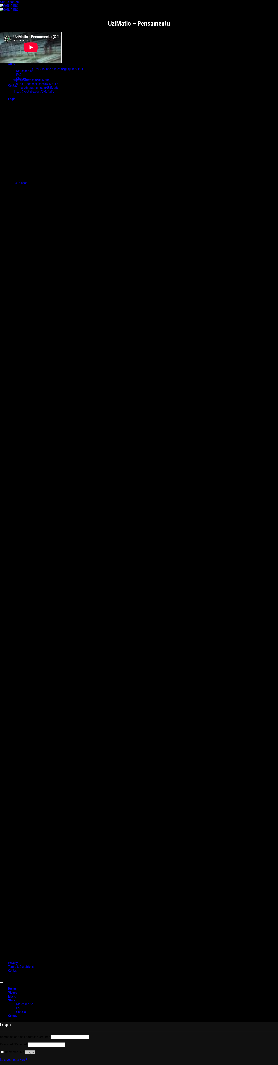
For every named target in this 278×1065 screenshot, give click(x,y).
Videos (12, 992)
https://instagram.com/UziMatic (37, 88)
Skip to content (10, 2)
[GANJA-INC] (9, 8)
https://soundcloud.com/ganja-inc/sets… (58, 69)
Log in (30, 1052)
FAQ (19, 75)
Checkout (22, 1012)
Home (12, 989)
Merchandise (24, 1004)
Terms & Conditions (21, 967)
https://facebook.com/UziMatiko (37, 84)
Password (13, 1044)
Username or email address (25, 1037)
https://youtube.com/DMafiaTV (34, 91)
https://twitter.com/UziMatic (31, 80)
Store (11, 1000)
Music (12, 996)
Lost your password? (13, 1060)
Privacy (13, 963)
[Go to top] (1, 982)
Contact (13, 971)
